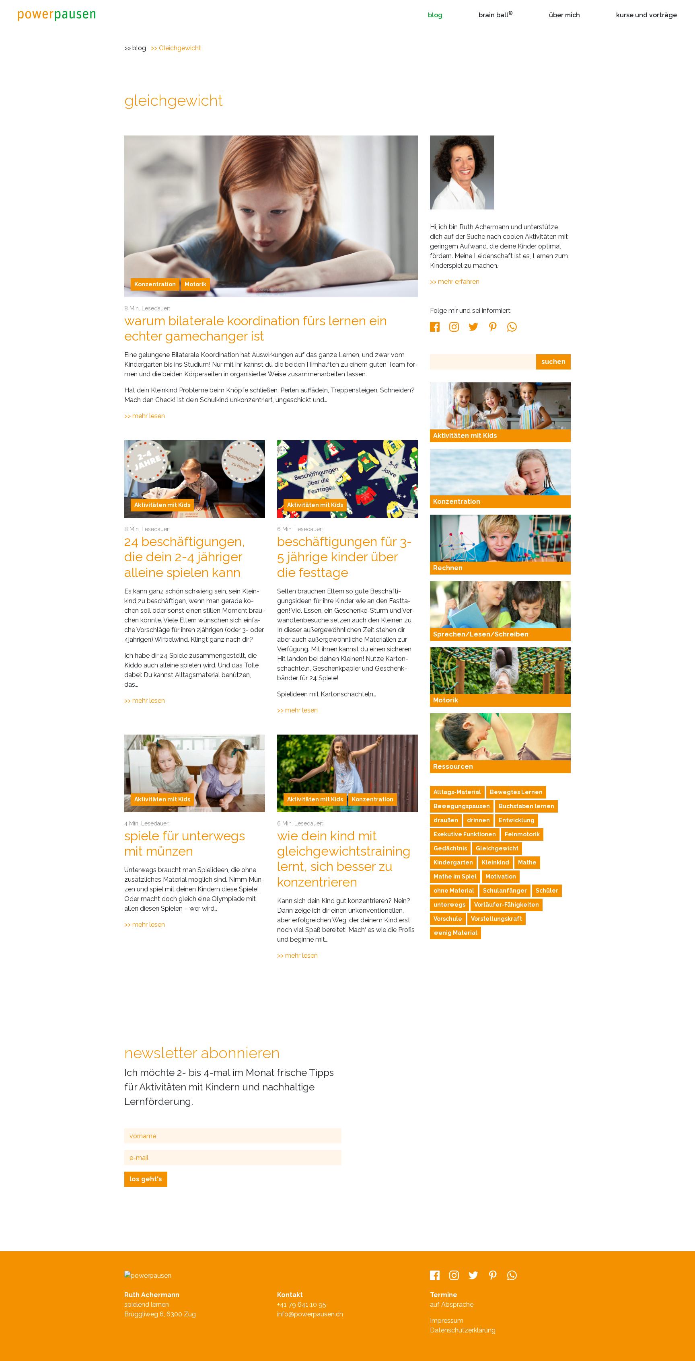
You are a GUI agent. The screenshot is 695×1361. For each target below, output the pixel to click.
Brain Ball (496, 14)
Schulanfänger (505, 890)
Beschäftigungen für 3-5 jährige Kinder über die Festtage (344, 557)
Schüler (547, 890)
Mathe (527, 862)
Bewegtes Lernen (516, 792)
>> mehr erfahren (454, 281)
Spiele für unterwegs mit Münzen (184, 843)
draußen (446, 820)
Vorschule (448, 919)
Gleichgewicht (180, 48)
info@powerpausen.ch (310, 1314)
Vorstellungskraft (496, 919)
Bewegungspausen (462, 806)
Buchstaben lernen (526, 806)
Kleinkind (495, 862)
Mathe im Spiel (455, 876)
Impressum (446, 1320)
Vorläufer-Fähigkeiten (506, 904)
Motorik (195, 284)
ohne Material (454, 890)
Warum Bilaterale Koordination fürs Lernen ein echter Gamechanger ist (255, 328)
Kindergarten (453, 862)
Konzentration (155, 284)
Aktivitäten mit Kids (162, 505)
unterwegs (449, 904)
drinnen (478, 820)
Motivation (500, 876)
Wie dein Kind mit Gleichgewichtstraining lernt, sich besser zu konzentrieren (344, 858)
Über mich (564, 15)
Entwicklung (517, 820)
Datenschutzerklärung (463, 1330)
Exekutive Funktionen (465, 834)
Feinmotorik (522, 834)
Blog (435, 15)
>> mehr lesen (144, 416)
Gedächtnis (450, 848)
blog (139, 48)
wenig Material (455, 933)
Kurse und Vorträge (646, 15)
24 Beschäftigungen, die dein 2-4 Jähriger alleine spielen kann (184, 557)
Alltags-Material (457, 792)
